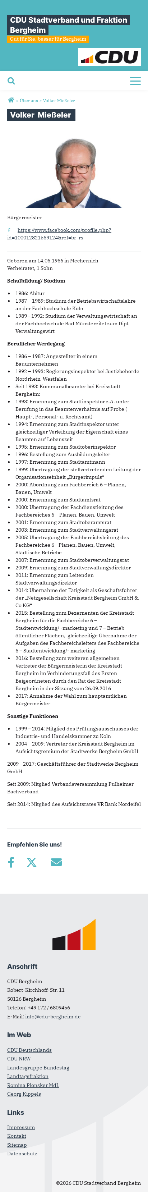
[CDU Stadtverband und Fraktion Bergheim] (11, 100)
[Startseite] (109, 52)
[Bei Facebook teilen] (10, 862)
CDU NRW (19, 1058)
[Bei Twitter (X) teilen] (31, 862)
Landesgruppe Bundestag (38, 1067)
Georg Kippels (24, 1094)
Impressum (21, 1127)
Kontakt (16, 1136)
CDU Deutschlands (29, 1050)
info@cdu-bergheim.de (53, 1016)
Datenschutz (22, 1153)
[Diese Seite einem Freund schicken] (56, 862)
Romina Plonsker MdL (33, 1085)
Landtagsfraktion (27, 1076)
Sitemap (17, 1145)
